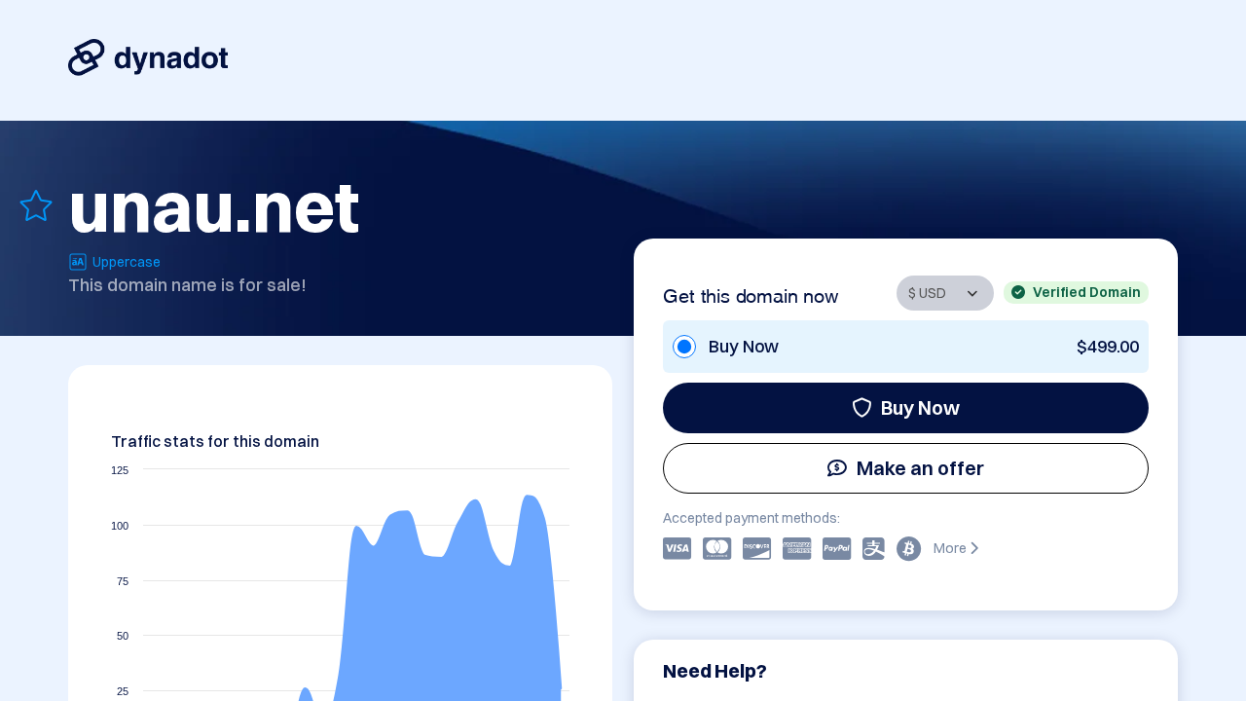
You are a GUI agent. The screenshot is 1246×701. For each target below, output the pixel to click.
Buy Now (920, 407)
